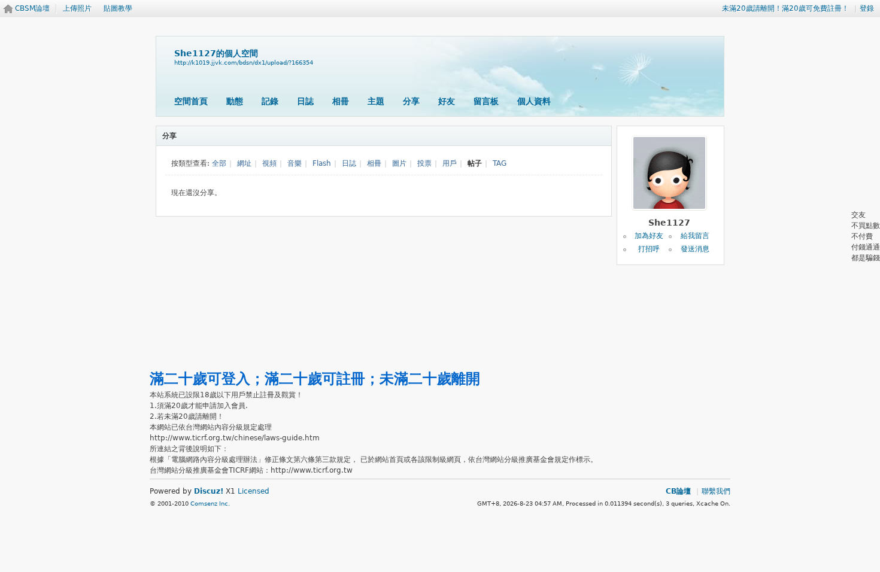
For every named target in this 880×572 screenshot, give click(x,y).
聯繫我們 (716, 491)
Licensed (253, 491)
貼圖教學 (118, 8)
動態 (234, 101)
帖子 (475, 163)
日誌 (305, 101)
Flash (321, 163)
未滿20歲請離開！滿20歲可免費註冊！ (785, 8)
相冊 (340, 101)
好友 (446, 101)
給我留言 (695, 236)
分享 (411, 101)
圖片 (399, 163)
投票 (424, 163)
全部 (219, 163)
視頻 (269, 163)
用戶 (449, 163)
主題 (376, 101)
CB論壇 (678, 491)
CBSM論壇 (32, 8)
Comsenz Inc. (210, 503)
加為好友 (649, 236)
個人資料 (534, 101)
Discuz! (208, 491)
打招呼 (649, 249)
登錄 (867, 8)
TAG (499, 163)
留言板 (486, 101)
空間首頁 (191, 101)
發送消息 (695, 249)
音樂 (294, 163)
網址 (244, 163)
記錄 (270, 101)
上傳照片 (77, 8)
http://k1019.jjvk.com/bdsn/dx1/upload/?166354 (243, 62)
